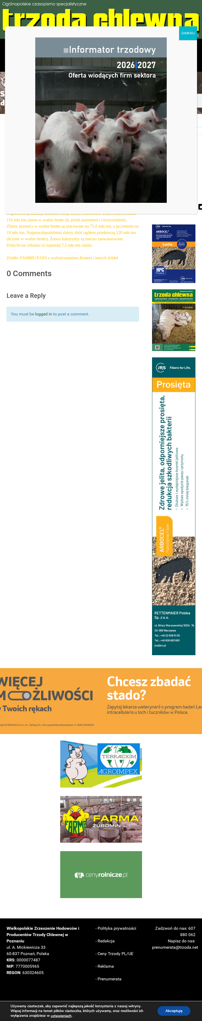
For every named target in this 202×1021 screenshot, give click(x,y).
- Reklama (104, 966)
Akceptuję (174, 1011)
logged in (43, 314)
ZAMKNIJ (188, 33)
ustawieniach (61, 1016)
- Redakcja (105, 940)
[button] (173, 253)
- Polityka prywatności (115, 928)
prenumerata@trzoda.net (175, 947)
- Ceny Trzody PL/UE (114, 953)
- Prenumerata (108, 978)
